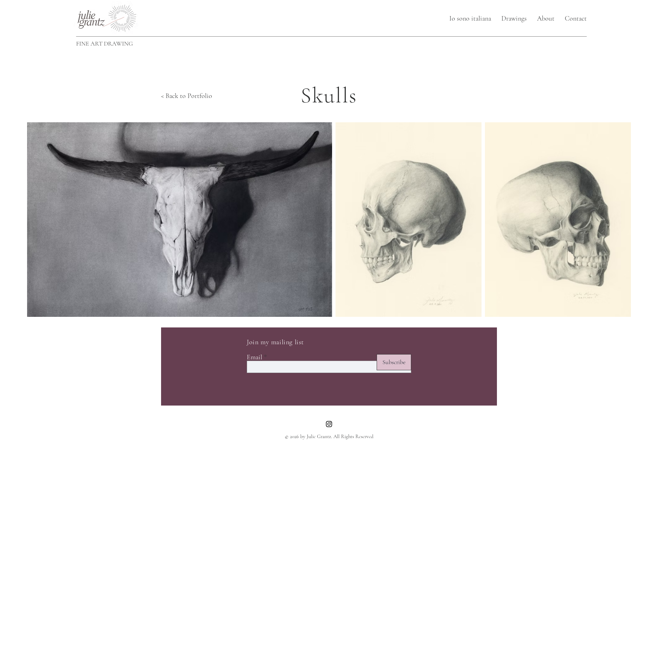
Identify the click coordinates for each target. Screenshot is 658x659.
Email (254, 357)
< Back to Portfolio (186, 96)
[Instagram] (329, 424)
